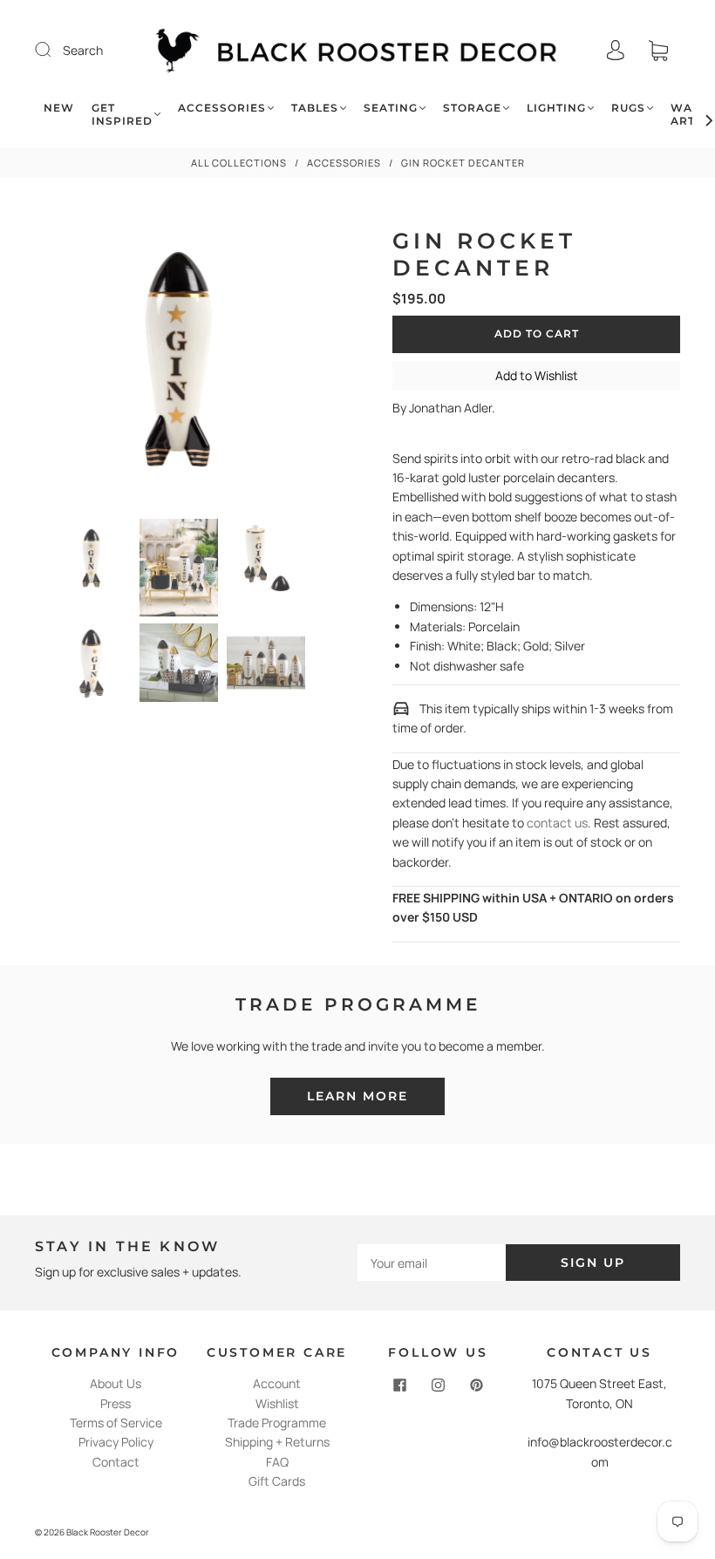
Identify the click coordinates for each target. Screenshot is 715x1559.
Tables (314, 107)
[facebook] (400, 1384)
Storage (472, 107)
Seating (391, 107)
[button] (62, 363)
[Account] (616, 50)
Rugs (628, 107)
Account (277, 1383)
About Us (115, 1383)
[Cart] (658, 50)
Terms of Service (116, 1422)
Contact (116, 1461)
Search (83, 50)
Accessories (222, 107)
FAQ (277, 1461)
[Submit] (54, 50)
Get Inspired (122, 114)
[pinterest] (477, 1384)
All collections (239, 162)
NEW (59, 107)
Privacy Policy (115, 1441)
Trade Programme (277, 1422)
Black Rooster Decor (107, 1532)
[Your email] (432, 1262)
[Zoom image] (179, 363)
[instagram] (438, 1384)
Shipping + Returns (277, 1441)
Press (115, 1403)
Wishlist (277, 1403)
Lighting (556, 107)
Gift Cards (277, 1481)
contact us (557, 822)
